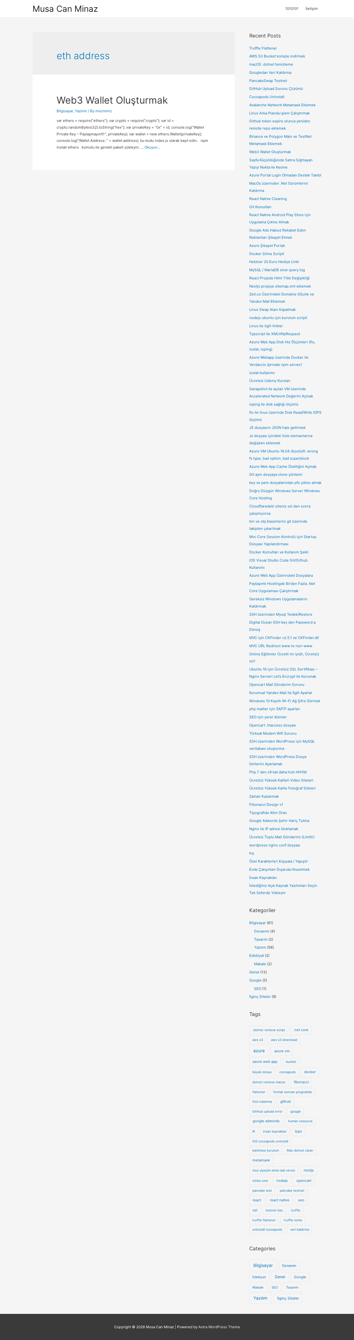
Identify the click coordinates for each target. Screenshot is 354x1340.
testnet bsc (274, 1210)
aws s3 (257, 1040)
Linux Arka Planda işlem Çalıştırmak (279, 113)
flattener (258, 1092)
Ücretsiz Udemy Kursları (269, 380)
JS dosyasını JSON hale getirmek (277, 427)
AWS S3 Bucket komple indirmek (277, 56)
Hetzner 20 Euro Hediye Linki (274, 261)
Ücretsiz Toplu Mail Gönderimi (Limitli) (282, 837)
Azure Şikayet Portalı (267, 245)
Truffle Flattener (263, 48)
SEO (257, 988)
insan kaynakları (275, 1131)
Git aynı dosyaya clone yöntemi (275, 474)
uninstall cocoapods (267, 1229)
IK (253, 1131)
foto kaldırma (262, 1101)
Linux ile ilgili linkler (266, 326)
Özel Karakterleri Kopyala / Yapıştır (278, 861)
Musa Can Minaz (65, 9)
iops (298, 1131)
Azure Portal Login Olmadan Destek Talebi (285, 175)
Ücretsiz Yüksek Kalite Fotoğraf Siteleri (282, 788)
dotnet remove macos (268, 1082)
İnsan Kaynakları (263, 877)
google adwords (266, 1121)
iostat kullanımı (262, 372)
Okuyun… (152, 147)
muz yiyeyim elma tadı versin (273, 1170)
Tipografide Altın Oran (268, 812)
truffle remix (293, 1220)
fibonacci (301, 1082)
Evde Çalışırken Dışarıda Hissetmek (279, 869)
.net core (301, 1030)
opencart (303, 1180)
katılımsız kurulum (265, 1150)
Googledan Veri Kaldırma (270, 72)
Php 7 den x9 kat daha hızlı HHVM (278, 772)
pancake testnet (292, 1190)
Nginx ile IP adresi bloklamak (273, 829)
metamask (261, 1160)
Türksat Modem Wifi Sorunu (273, 733)
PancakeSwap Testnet (268, 80)
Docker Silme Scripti (266, 253)
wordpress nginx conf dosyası (274, 845)
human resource (300, 1121)
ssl (255, 1210)
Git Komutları (260, 207)
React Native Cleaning (268, 198)
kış (251, 853)
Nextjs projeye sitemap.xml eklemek (280, 286)
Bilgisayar (65, 111)
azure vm (282, 1051)
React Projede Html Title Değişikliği (279, 278)
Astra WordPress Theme (219, 1327)
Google (255, 980)
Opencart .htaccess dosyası (272, 725)
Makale (260, 964)
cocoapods (287, 1072)
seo (301, 1200)
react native (279, 1200)
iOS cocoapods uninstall (270, 1141)
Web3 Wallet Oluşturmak (112, 100)
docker (310, 1072)
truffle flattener (264, 1220)
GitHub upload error (267, 1111)
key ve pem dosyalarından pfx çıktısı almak (285, 482)
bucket (291, 1062)
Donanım (261, 931)
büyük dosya (261, 1072)
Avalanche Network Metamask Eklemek (282, 105)
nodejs (282, 1180)
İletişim (312, 8)
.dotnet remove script (268, 1030)
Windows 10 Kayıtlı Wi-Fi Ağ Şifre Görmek (284, 701)
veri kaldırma (299, 1229)
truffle (295, 1210)
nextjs (309, 1170)
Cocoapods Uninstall (266, 96)
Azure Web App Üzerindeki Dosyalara (281, 575)
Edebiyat (256, 955)
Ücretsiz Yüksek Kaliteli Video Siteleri (281, 780)
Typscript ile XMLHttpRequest (274, 334)
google (295, 1111)
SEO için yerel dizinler (268, 717)
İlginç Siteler (260, 996)
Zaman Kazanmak (264, 796)
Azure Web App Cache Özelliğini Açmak (282, 466)
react (257, 1200)
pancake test (262, 1190)
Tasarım (261, 939)
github (285, 1101)
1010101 (291, 8)
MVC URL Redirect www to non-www (280, 646)
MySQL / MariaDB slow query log (277, 270)
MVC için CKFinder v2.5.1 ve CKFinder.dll (284, 637)
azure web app (265, 1061)
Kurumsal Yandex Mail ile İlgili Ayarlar (280, 692)
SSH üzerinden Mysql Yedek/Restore (280, 614)
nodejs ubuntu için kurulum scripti (278, 317)
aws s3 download (284, 1040)
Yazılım (81, 111)
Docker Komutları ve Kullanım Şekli (278, 552)
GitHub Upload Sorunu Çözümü (276, 88)
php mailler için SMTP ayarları (274, 709)
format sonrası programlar (292, 1092)
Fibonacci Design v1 (266, 804)
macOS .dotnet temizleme (271, 64)
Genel (254, 972)
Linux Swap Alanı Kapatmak (272, 309)
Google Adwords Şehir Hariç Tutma (279, 820)
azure (259, 1050)
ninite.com (260, 1181)
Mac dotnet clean (300, 1150)
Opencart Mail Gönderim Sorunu (276, 684)
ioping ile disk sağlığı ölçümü (273, 404)
